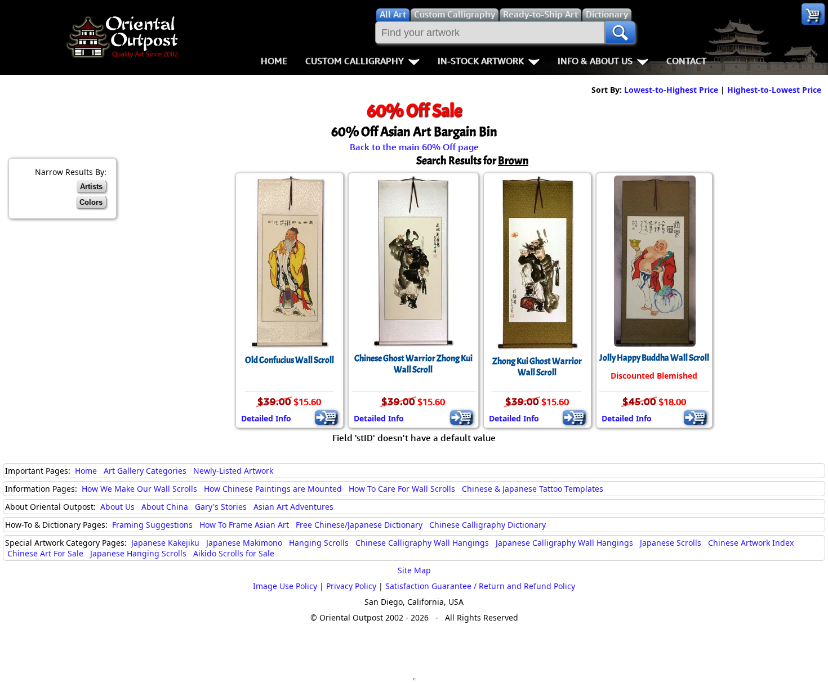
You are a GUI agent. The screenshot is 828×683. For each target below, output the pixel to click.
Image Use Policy (285, 586)
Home (274, 60)
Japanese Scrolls (670, 542)
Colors (91, 202)
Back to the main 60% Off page (414, 146)
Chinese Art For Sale (45, 553)
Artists (91, 186)
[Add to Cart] (326, 417)
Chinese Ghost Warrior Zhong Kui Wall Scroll (413, 364)
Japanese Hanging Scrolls (138, 553)
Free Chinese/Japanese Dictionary (359, 524)
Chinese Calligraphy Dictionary (487, 524)
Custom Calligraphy (354, 60)
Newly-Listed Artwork (233, 470)
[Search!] (620, 32)
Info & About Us (595, 60)
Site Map (414, 570)
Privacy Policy (351, 586)
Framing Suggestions (152, 524)
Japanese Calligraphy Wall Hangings (564, 542)
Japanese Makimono (244, 542)
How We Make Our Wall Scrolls (139, 488)
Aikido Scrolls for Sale (233, 553)
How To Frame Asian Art (244, 524)
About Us (117, 506)
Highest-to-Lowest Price (774, 89)
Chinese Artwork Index (751, 542)
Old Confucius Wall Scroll (289, 360)
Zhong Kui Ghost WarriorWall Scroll (537, 367)
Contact (686, 60)
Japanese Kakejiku (165, 542)
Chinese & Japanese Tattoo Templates (532, 488)
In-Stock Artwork (481, 60)
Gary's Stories (221, 506)
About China (164, 506)
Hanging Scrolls (319, 542)
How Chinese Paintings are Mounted (273, 488)
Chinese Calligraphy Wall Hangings (422, 542)
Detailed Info (266, 418)
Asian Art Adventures (293, 506)
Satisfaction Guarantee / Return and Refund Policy (480, 586)
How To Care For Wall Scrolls (402, 488)
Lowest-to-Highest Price (671, 89)
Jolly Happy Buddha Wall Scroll (654, 357)
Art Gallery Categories (145, 470)
